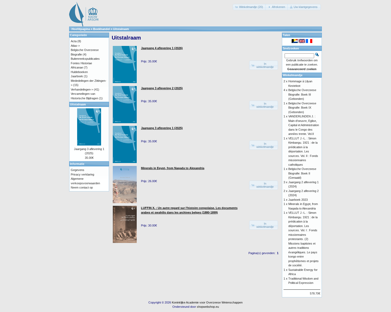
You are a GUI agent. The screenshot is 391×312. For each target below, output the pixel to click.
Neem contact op (82, 187)
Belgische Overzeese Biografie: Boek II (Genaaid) (302, 173)
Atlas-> (75, 45)
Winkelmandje (292, 75)
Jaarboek (77, 76)
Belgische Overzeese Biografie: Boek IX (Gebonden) (302, 108)
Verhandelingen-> (82, 89)
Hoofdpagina (81, 29)
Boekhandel (101, 29)
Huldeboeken (79, 72)
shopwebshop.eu (208, 306)
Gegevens (77, 170)
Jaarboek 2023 (298, 199)
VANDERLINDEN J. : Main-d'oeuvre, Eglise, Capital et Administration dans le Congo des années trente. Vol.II (303, 125)
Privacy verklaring (82, 174)
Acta (74, 41)
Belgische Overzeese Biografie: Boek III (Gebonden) (302, 94)
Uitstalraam (121, 29)
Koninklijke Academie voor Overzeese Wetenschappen (207, 302)
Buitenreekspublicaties (85, 58)
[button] (249, 7)
